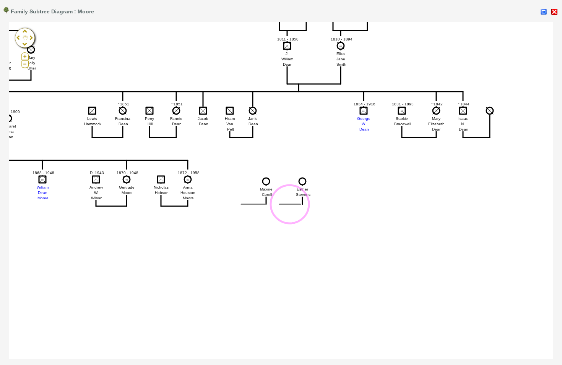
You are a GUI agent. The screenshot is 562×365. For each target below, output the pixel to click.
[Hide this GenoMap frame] (554, 11)
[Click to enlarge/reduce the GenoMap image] (543, 11)
